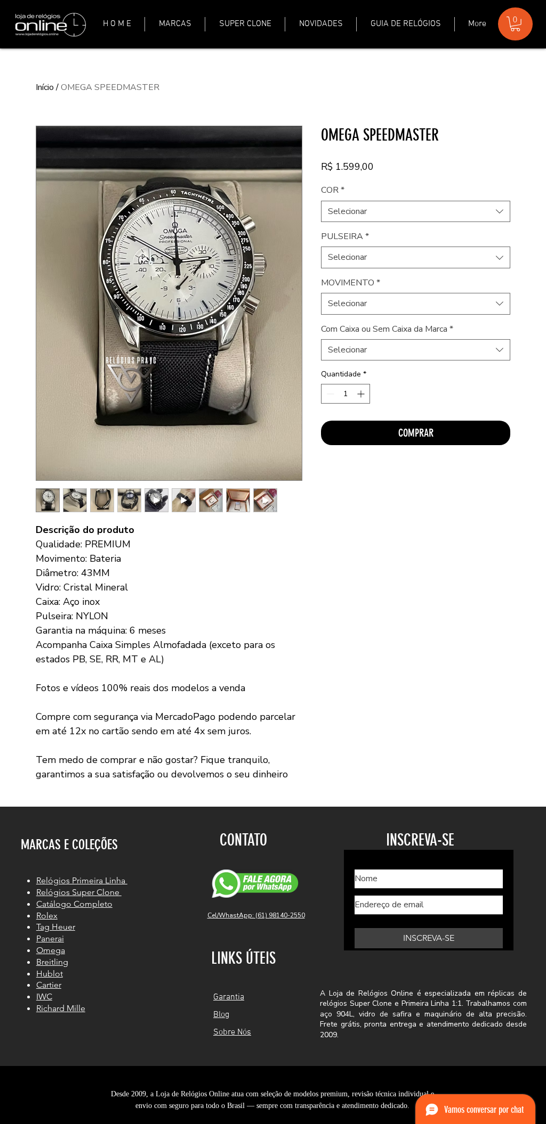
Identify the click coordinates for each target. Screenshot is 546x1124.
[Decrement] (329, 393)
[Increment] (361, 393)
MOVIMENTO (350, 283)
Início (45, 87)
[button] (175, 24)
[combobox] (415, 211)
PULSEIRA (345, 236)
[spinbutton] (345, 393)
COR (332, 190)
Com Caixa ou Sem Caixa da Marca (387, 329)
